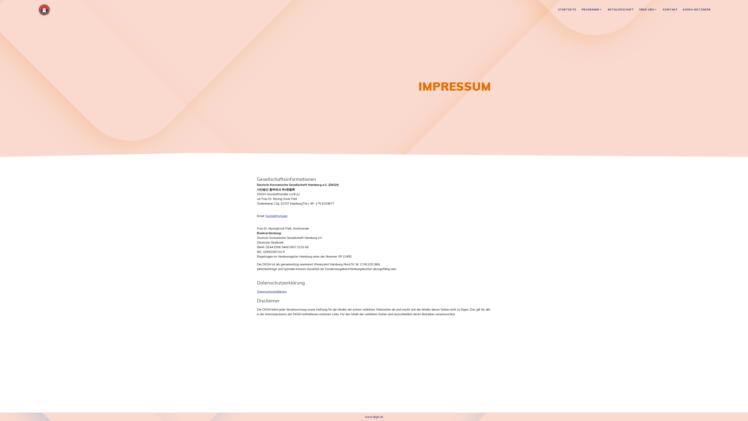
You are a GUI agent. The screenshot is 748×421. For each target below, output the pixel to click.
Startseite (567, 9)
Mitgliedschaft (621, 9)
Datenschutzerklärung (272, 291)
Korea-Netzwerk (697, 9)
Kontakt (670, 9)
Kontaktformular (277, 216)
